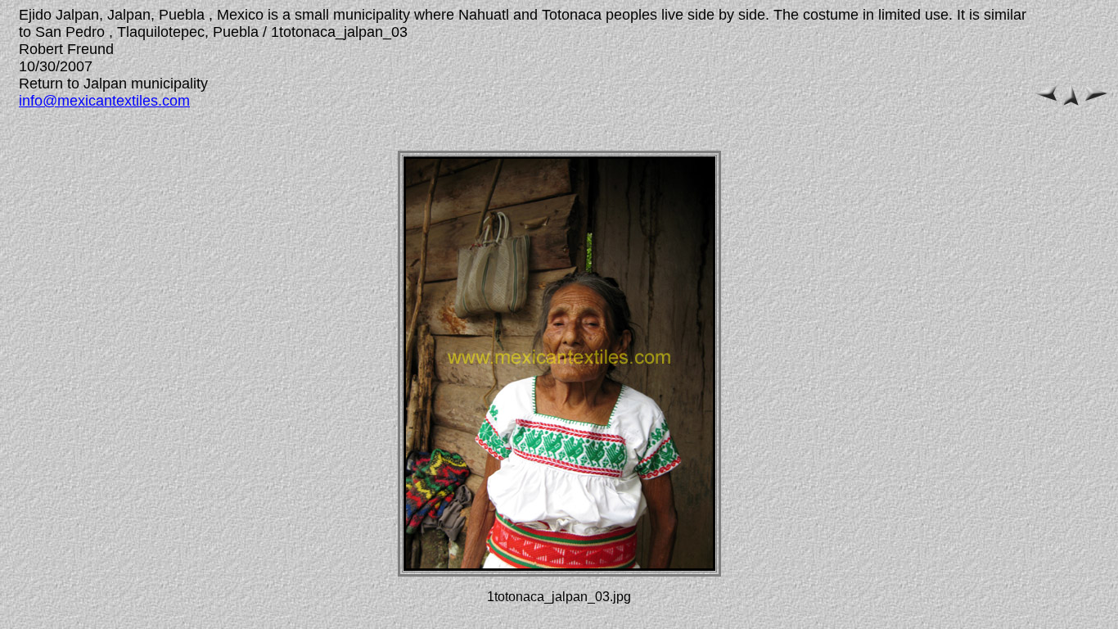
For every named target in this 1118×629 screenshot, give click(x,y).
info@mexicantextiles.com (104, 101)
